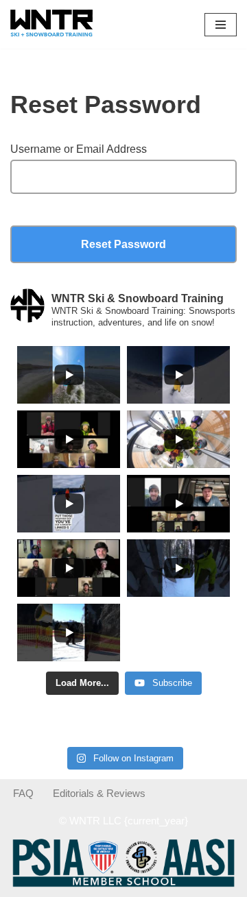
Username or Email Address (78, 149)
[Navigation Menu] (220, 24)
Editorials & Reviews (99, 793)
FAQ (23, 793)
